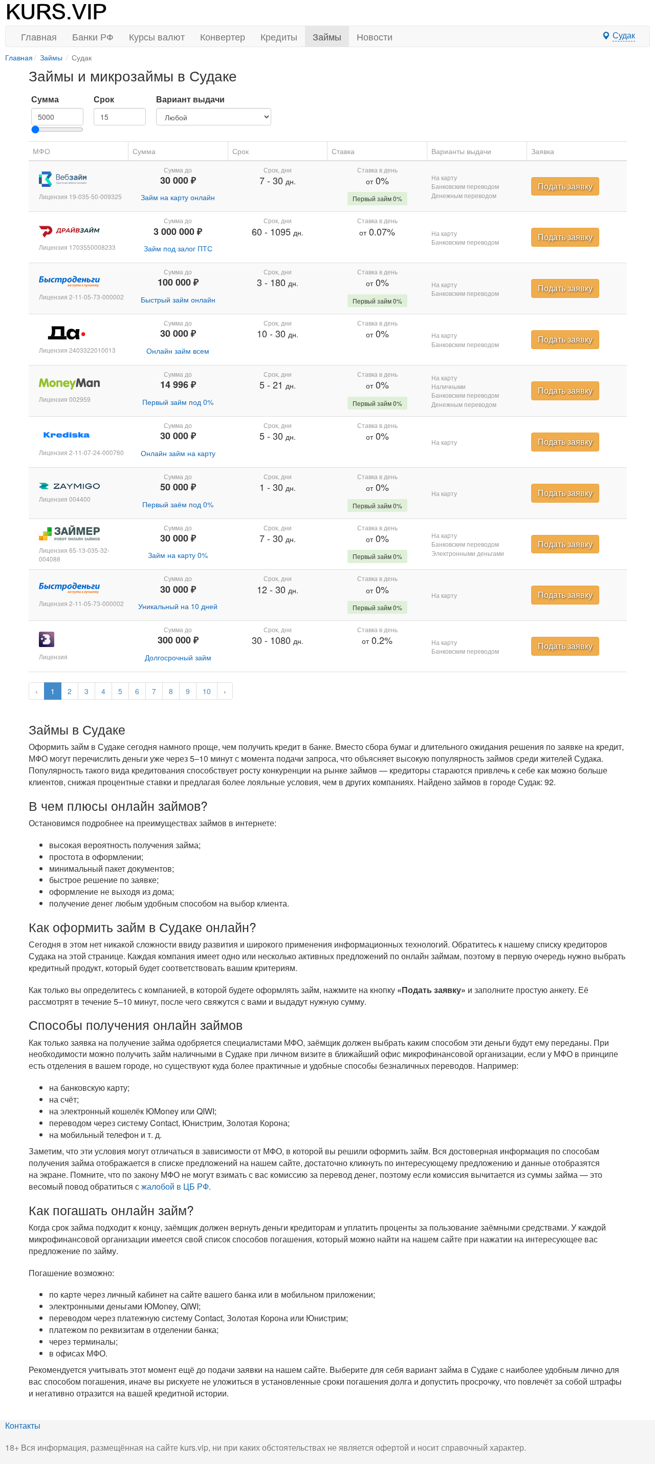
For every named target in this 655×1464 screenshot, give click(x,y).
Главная (39, 36)
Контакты (22, 1425)
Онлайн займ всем (177, 351)
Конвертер (222, 36)
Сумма (45, 99)
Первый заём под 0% (177, 504)
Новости (374, 36)
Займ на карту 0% (178, 555)
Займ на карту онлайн (178, 197)
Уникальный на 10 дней (177, 606)
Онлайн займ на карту (178, 453)
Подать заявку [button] (565, 186)
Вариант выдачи (190, 99)
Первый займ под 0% (177, 402)
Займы (327, 36)
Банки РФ (93, 36)
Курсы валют (157, 36)
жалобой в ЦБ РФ (175, 1186)
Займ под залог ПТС (178, 248)
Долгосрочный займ (178, 657)
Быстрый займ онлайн (178, 299)
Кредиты (278, 36)
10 (207, 691)
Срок (104, 99)
